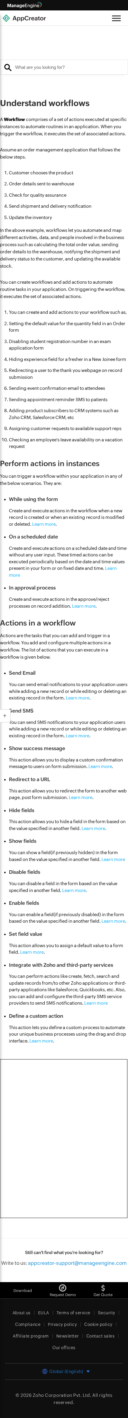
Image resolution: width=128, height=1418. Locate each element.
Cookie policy (98, 1324)
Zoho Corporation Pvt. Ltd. (62, 1395)
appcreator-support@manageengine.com (77, 1263)
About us (22, 1313)
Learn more (44, 524)
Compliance (27, 1324)
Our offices (64, 1348)
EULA (43, 1313)
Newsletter (67, 1336)
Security (106, 1313)
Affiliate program (31, 1336)
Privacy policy (62, 1324)
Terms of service (73, 1313)
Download (22, 1290)
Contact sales (100, 1336)
